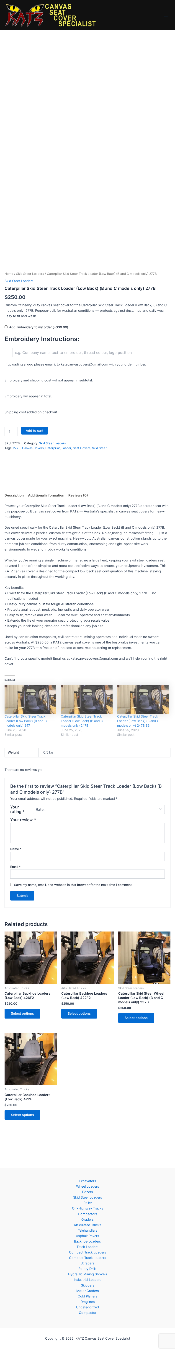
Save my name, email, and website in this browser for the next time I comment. (73, 885)
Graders (87, 1219)
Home (9, 273)
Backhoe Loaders (87, 1241)
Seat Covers (81, 448)
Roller (87, 1203)
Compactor (87, 1313)
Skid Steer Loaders (30, 273)
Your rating (17, 809)
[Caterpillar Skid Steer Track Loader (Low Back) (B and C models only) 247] (30, 699)
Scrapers (87, 1263)
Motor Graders (87, 1291)
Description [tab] (14, 495)
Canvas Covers (33, 448)
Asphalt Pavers (87, 1236)
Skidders (87, 1285)
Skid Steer (99, 448)
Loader (66, 448)
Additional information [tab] (46, 495)
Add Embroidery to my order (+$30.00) (38, 327)
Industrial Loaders (87, 1280)
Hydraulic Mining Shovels (87, 1274)
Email (15, 867)
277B (17, 448)
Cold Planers (87, 1296)
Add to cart (34, 431)
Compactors (87, 1214)
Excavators (87, 1181)
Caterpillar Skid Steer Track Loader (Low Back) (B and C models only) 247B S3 (138, 720)
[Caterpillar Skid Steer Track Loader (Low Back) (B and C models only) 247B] (87, 699)
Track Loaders (87, 1247)
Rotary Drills (87, 1269)
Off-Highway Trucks (87, 1208)
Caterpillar (52, 448)
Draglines (87, 1302)
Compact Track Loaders (87, 1252)
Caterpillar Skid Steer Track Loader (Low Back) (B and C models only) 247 (26, 720)
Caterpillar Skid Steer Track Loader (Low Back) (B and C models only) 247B (82, 720)
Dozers (87, 1192)
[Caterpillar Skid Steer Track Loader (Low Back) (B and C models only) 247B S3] (143, 699)
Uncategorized (87, 1307)
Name (15, 849)
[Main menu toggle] (165, 15)
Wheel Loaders (87, 1186)
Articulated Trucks (87, 1225)
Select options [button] (22, 1013)
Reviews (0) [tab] (78, 495)
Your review (23, 819)
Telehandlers (87, 1230)
